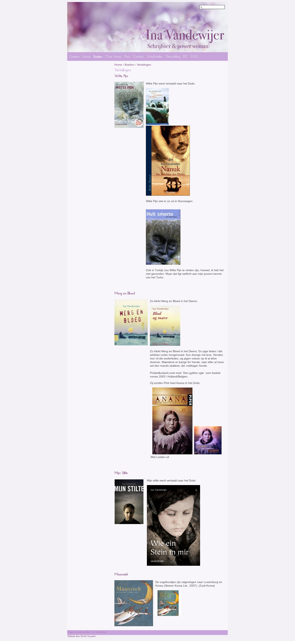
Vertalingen (144, 64)
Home (118, 64)
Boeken (129, 64)
